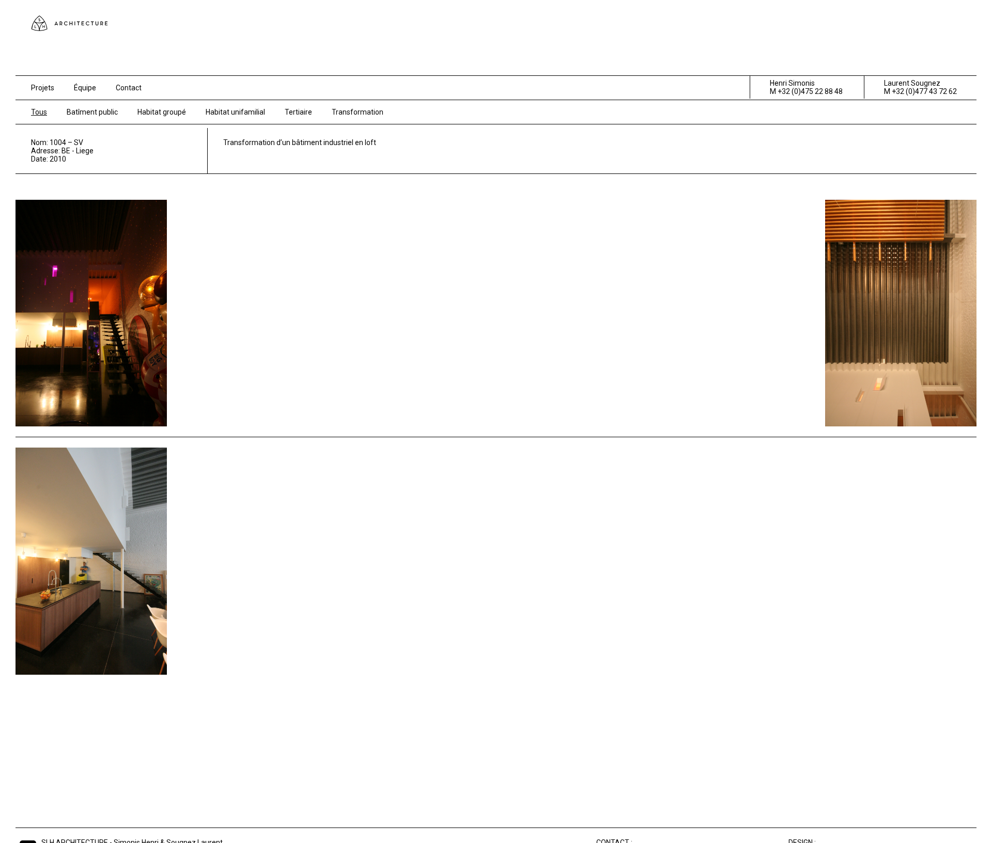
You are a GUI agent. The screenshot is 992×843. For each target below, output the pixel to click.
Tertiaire (298, 112)
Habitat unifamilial (235, 112)
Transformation (357, 112)
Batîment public (92, 112)
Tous (39, 112)
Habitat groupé (161, 112)
